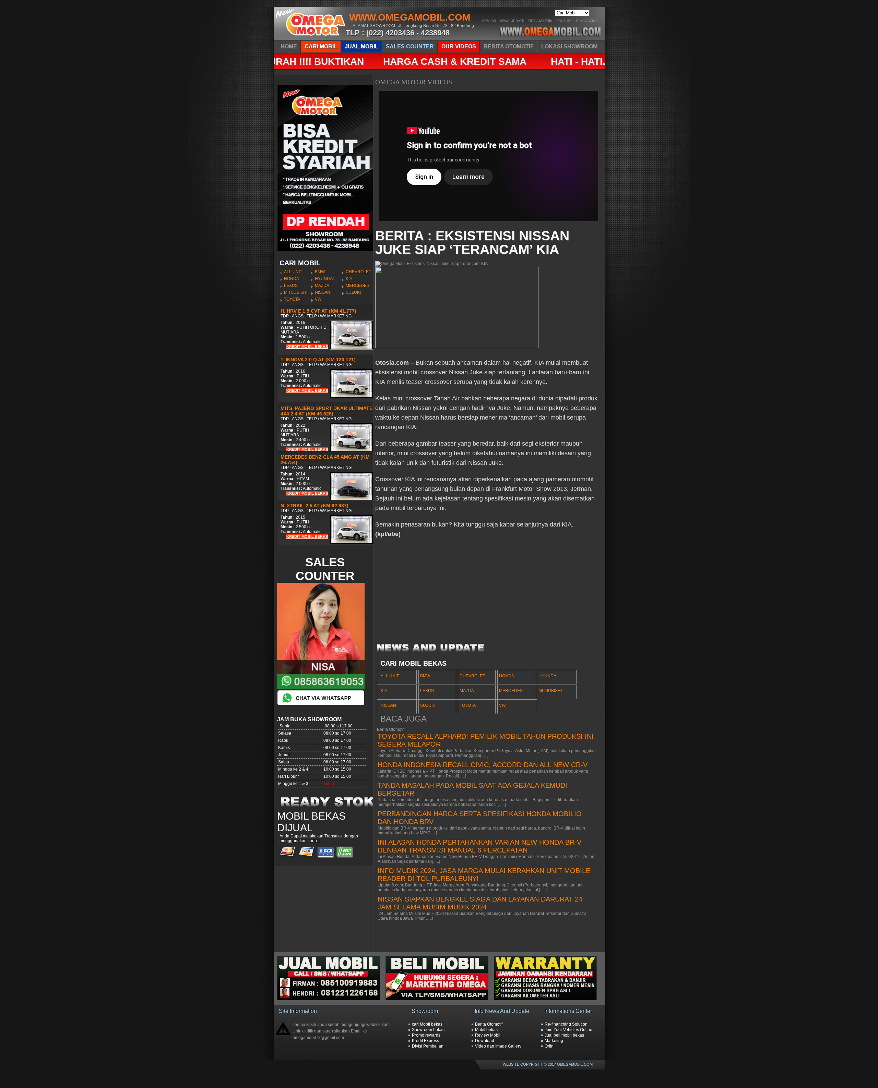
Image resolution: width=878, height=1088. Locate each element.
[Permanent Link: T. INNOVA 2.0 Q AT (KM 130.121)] (351, 397)
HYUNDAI (324, 278)
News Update (511, 21)
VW (318, 299)
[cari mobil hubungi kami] (439, 998)
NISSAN (322, 292)
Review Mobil (487, 1035)
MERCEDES (357, 285)
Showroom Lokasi (429, 1029)
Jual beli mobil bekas (564, 1035)
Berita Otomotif (488, 1024)
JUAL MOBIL (361, 46)
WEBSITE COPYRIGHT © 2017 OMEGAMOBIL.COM (548, 1064)
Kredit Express (425, 1040)
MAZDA (322, 285)
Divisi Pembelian (427, 1046)
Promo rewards (426, 1035)
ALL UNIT (293, 271)
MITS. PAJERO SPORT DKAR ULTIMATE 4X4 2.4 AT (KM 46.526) (326, 411)
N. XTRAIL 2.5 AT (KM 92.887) (314, 505)
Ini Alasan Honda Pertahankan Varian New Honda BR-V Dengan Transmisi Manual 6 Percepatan (479, 846)
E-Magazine (587, 21)
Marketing (554, 1040)
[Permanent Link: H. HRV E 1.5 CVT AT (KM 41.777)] (351, 348)
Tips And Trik (540, 21)
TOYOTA (292, 299)
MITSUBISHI (295, 292)
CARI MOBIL (321, 46)
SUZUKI (353, 292)
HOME (289, 46)
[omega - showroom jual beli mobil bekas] (311, 37)
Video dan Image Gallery (498, 1046)
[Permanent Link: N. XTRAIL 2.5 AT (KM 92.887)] (351, 543)
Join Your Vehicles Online (568, 1029)
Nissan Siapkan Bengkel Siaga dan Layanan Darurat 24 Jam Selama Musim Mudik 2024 (480, 903)
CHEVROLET (358, 271)
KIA (349, 278)
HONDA (291, 278)
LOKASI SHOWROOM (569, 46)
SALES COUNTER (410, 46)
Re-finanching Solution (566, 1024)
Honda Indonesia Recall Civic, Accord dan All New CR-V (483, 765)
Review (489, 21)
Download (484, 1040)
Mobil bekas (486, 1029)
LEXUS (291, 285)
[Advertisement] (486, 594)
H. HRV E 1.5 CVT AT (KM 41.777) (318, 311)
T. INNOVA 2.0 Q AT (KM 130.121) (318, 359)
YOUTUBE (564, 21)
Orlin (549, 1046)
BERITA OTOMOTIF (509, 46)
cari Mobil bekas (427, 1024)
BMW (320, 271)
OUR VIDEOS (458, 46)
